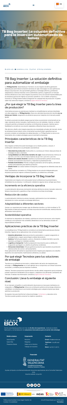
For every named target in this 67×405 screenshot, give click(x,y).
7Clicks (58, 400)
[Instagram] (31, 385)
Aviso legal (20, 400)
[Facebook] (35, 385)
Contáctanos (42, 294)
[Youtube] (38, 385)
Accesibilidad (13, 402)
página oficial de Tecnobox (39, 100)
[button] (33, 5)
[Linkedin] (28, 385)
